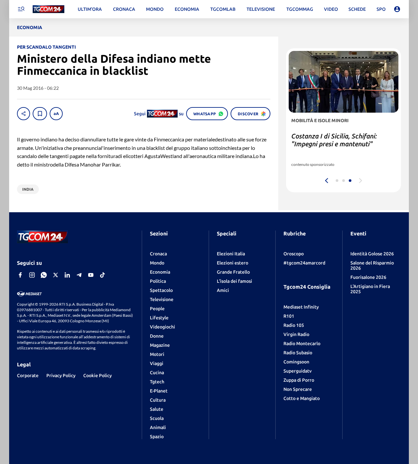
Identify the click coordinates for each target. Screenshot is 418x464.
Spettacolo (161, 290)
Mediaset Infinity (301, 307)
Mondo (157, 262)
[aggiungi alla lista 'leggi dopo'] (40, 113)
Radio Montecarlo (301, 343)
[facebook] (20, 275)
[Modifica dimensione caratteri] (56, 113)
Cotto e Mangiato (301, 398)
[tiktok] (102, 275)
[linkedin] (67, 275)
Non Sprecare (297, 389)
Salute (156, 409)
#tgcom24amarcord (304, 262)
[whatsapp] (43, 275)
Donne (157, 336)
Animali (158, 427)
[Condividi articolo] (23, 113)
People (157, 308)
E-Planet (159, 390)
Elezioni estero (232, 262)
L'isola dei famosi (234, 281)
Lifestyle (159, 317)
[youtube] (91, 275)
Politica (158, 281)
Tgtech (157, 381)
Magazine (160, 345)
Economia (160, 272)
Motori (157, 354)
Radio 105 (293, 325)
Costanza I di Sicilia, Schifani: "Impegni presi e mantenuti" (334, 140)
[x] (55, 275)
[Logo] (48, 9)
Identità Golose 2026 (372, 253)
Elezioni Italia (231, 253)
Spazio (157, 436)
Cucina (157, 372)
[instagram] (32, 275)
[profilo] (397, 9)
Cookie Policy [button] (97, 375)
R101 (288, 316)
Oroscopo (293, 253)
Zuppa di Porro (298, 380)
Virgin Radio (296, 334)
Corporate (28, 375)
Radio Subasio (297, 352)
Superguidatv (297, 371)
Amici (223, 290)
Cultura (158, 400)
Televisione (161, 299)
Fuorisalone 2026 (368, 277)
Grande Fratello (233, 272)
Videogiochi (162, 326)
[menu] (21, 9)
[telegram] (79, 275)
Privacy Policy (60, 375)
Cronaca (158, 253)
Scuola (157, 418)
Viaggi (156, 363)
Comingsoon (296, 361)
